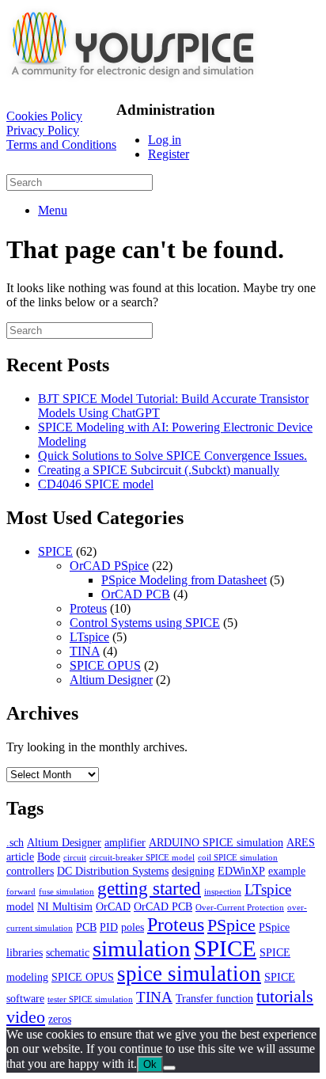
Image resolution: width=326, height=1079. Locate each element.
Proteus (88, 608)
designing (193, 870)
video (25, 1017)
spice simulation (189, 974)
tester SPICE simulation (90, 999)
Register (168, 154)
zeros (59, 1019)
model (20, 906)
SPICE (55, 551)
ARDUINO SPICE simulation (216, 842)
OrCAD (113, 906)
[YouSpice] (133, 78)
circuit (74, 857)
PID (109, 927)
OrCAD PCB (135, 594)
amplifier (125, 842)
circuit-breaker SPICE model (142, 857)
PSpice (231, 925)
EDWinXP (241, 870)
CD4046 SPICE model (96, 484)
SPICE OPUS (105, 665)
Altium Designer (111, 679)
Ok (150, 1064)
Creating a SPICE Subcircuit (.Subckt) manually (158, 470)
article (20, 856)
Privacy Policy (42, 130)
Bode (48, 856)
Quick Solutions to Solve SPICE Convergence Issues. (172, 455)
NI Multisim (65, 906)
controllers (30, 870)
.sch (15, 842)
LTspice (89, 637)
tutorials (284, 996)
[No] (169, 1068)
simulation (142, 948)
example (286, 870)
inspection (222, 891)
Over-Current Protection (239, 907)
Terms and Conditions (61, 144)
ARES (300, 842)
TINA (85, 651)
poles (132, 927)
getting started (149, 888)
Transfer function (214, 998)
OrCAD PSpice (109, 565)
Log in (164, 139)
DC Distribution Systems (113, 870)
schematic (67, 952)
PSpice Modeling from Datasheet (184, 580)
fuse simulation (66, 891)
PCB (86, 927)
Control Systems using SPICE (145, 622)
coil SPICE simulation (238, 857)
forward (21, 891)
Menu (52, 210)
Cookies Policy (44, 116)
